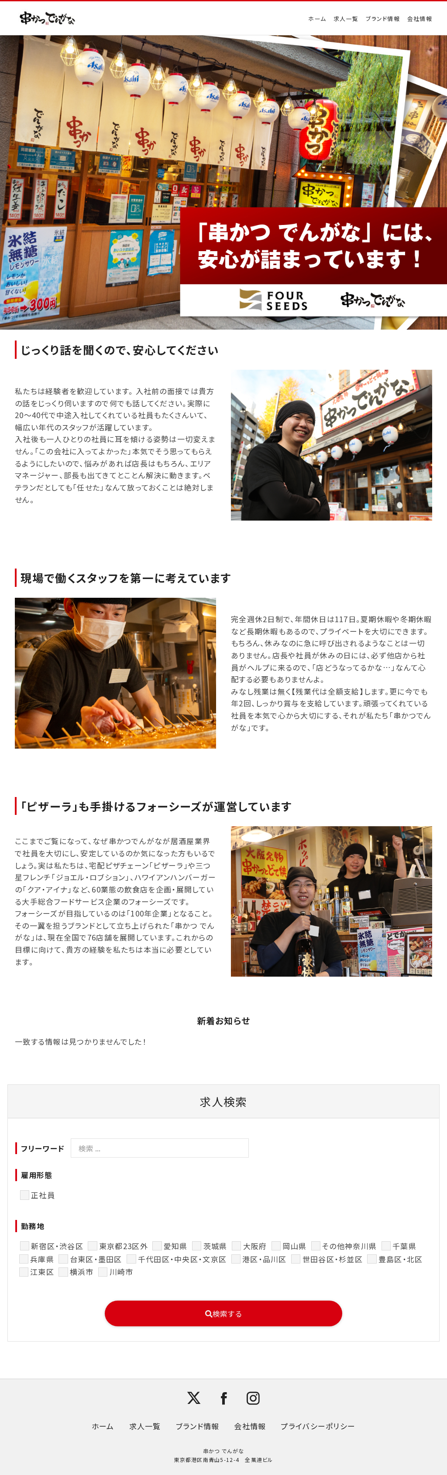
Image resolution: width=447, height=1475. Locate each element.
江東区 (42, 1271)
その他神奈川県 (349, 1245)
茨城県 (215, 1245)
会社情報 (419, 18)
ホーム (317, 18)
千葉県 (404, 1245)
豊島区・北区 (400, 1259)
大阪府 (255, 1245)
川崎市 (121, 1271)
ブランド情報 (383, 18)
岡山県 (294, 1245)
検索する (227, 1313)
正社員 (43, 1194)
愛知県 (175, 1245)
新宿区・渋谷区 (57, 1245)
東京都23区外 (123, 1245)
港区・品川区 (264, 1259)
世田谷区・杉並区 (333, 1259)
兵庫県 (42, 1259)
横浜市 (81, 1271)
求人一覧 (346, 18)
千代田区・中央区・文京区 (182, 1259)
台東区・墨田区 (96, 1259)
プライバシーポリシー (318, 1425)
